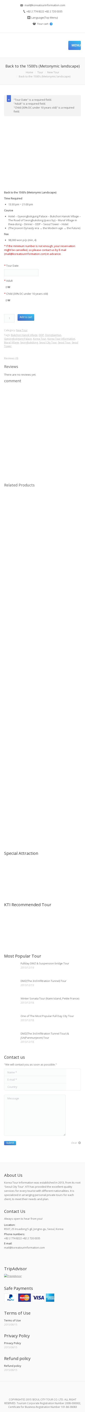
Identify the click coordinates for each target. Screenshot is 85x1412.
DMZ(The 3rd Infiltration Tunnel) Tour (43, 981)
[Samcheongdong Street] (12, 867)
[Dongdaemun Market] (42, 150)
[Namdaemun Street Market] (12, 883)
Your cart (44, 24)
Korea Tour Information (61, 339)
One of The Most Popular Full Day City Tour (47, 1016)
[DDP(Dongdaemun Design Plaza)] (60, 883)
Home (29, 72)
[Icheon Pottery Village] (28, 883)
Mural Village (11, 342)
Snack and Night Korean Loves (43, 679)
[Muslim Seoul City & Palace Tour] (60, 919)
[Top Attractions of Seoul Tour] (12, 919)
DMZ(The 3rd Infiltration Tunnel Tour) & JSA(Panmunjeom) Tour (45, 1035)
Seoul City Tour (48, 342)
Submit (10, 1142)
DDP (41, 335)
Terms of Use (12, 1320)
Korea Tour (39, 339)
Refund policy (12, 1366)
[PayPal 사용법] (29, 1301)
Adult (8, 281)
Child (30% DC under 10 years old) (26, 294)
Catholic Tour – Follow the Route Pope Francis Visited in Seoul (42, 616)
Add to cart (26, 317)
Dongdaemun (53, 335)
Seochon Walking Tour (42, 837)
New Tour (53, 72)
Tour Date (11, 265)
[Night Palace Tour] (28, 919)
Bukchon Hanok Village (24, 335)
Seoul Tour (64, 342)
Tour (40, 72)
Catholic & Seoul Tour (42, 550)
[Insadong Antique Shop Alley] (28, 867)
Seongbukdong (29, 342)
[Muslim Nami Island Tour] (12, 935)
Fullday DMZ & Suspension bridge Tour (45, 963)
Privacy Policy (12, 1343)
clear (74, 1143)
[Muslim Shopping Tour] (44, 919)
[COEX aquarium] (44, 883)
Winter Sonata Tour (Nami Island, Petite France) (50, 998)
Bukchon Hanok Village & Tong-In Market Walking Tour (42, 748)
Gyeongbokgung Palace (18, 339)
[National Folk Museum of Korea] (60, 867)
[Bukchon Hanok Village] (44, 867)
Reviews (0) (11, 358)
